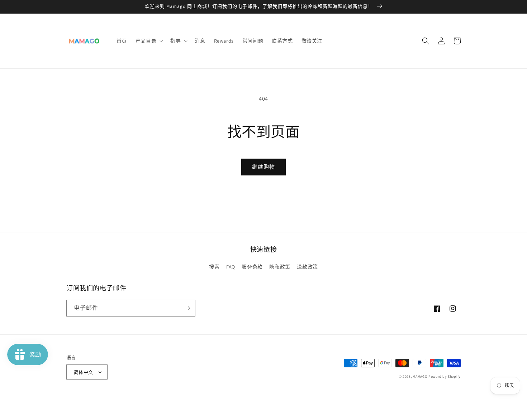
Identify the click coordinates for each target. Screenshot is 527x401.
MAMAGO (420, 376)
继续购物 (263, 166)
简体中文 (83, 372)
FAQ (230, 267)
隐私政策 (279, 267)
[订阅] (187, 308)
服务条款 (252, 267)
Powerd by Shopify (444, 376)
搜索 (214, 267)
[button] (148, 40)
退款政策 (307, 267)
